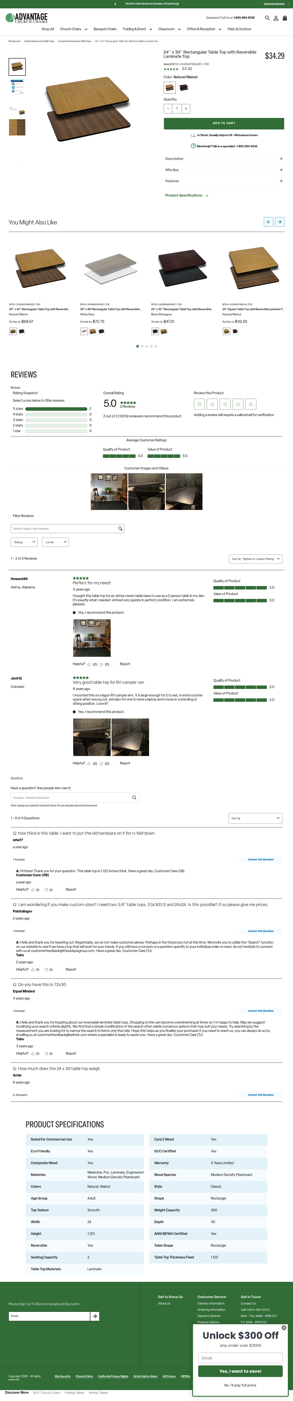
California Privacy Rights (113, 1376)
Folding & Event (134, 29)
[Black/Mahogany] (184, 88)
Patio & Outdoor (239, 29)
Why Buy (172, 170)
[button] (17, 67)
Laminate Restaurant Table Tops (74, 41)
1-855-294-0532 (244, 18)
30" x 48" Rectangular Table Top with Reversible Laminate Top (111, 309)
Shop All (48, 29)
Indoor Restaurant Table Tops (39, 41)
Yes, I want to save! (240, 1371)
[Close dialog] (284, 1327)
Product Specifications (183, 195)
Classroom (167, 29)
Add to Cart (224, 123)
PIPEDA (185, 1376)
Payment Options (209, 1316)
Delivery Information (211, 1303)
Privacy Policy (84, 1376)
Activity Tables (98, 1392)
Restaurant (14, 41)
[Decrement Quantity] (168, 108)
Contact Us (248, 1303)
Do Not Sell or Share (145, 1376)
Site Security (63, 1376)
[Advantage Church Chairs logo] (26, 18)
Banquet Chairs (105, 29)
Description (174, 159)
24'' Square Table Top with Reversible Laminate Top (253, 309)
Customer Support (274, 4)
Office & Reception (201, 29)
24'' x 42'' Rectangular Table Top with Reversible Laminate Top (182, 309)
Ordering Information (211, 1310)
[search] (267, 18)
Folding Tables (75, 1392)
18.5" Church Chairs (46, 1392)
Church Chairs (70, 29)
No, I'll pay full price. (240, 1385)
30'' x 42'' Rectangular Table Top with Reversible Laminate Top (40, 309)
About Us (164, 1303)
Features (172, 181)
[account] (275, 18)
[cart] (285, 20)
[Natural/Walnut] (170, 88)
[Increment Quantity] (186, 108)
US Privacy (169, 1376)
